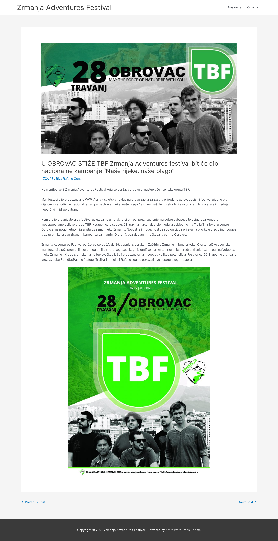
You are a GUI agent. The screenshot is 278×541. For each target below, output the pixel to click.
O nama (252, 7)
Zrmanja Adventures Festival (64, 7)
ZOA (46, 179)
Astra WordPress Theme (183, 530)
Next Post (248, 502)
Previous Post (33, 502)
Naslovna (234, 7)
